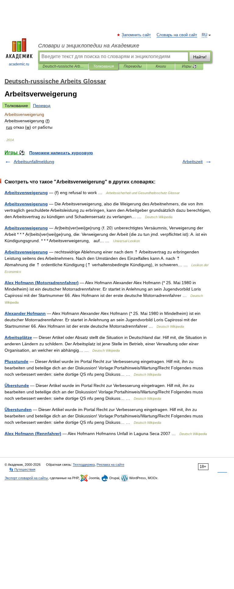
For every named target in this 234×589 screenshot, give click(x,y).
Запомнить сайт (136, 35)
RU (204, 35)
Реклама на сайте (110, 464)
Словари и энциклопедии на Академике (88, 46)
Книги (161, 66)
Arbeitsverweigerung (26, 192)
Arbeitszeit (193, 161)
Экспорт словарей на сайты (26, 478)
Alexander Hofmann (25, 313)
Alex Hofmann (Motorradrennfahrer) (42, 282)
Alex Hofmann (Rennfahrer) (33, 433)
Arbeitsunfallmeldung (34, 161)
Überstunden (18, 409)
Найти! (200, 56)
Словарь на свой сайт (177, 35)
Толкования (103, 66)
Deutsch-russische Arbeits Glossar (63, 66)
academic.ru (19, 64)
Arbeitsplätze (18, 337)
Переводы (133, 66)
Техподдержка (84, 464)
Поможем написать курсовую (61, 152)
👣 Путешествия (22, 469)
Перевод (41, 105)
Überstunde (17, 385)
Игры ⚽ (189, 66)
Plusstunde (16, 361)
